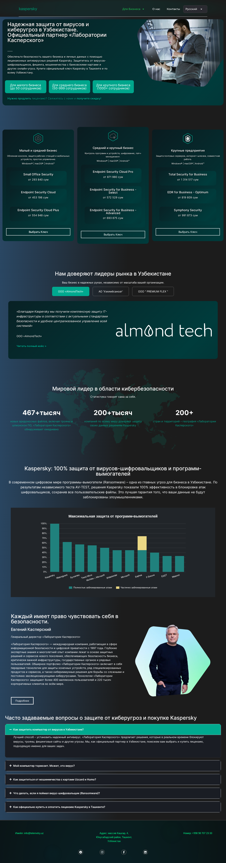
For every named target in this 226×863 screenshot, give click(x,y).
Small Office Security (38, 174)
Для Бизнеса (131, 9)
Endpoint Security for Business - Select (113, 191)
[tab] (70, 291)
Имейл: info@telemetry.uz (29, 833)
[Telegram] (80, 852)
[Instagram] (102, 852)
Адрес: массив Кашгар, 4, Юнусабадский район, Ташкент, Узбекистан (114, 837)
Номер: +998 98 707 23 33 (197, 833)
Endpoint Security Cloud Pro (113, 171)
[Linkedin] (145, 852)
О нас (156, 9)
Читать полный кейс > (31, 346)
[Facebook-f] (123, 852)
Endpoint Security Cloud (38, 192)
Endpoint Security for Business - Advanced (113, 211)
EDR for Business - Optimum (187, 192)
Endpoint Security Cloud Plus (38, 210)
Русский (191, 9)
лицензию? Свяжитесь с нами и (54, 98)
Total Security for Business (187, 174)
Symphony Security (188, 210)
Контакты (173, 9)
